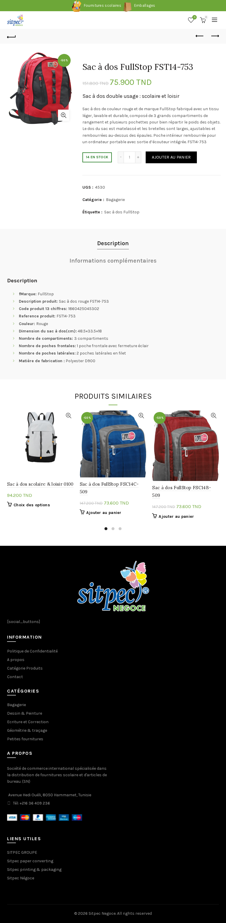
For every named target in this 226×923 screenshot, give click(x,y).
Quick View (69, 416)
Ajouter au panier (171, 157)
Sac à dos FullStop (121, 212)
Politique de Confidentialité (32, 651)
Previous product (199, 36)
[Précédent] (11, 36)
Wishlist (194, 17)
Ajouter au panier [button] (104, 512)
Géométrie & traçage (27, 730)
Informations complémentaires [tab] (113, 260)
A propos (15, 659)
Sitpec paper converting (30, 860)
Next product (214, 36)
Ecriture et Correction (28, 721)
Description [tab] (113, 243)
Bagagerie (115, 199)
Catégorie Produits (25, 668)
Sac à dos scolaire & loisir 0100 (40, 484)
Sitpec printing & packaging (34, 869)
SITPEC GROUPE (22, 852)
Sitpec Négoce (20, 878)
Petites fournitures (25, 738)
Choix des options (32, 504)
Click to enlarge (63, 115)
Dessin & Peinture (24, 713)
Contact (15, 676)
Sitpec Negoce (102, 913)
